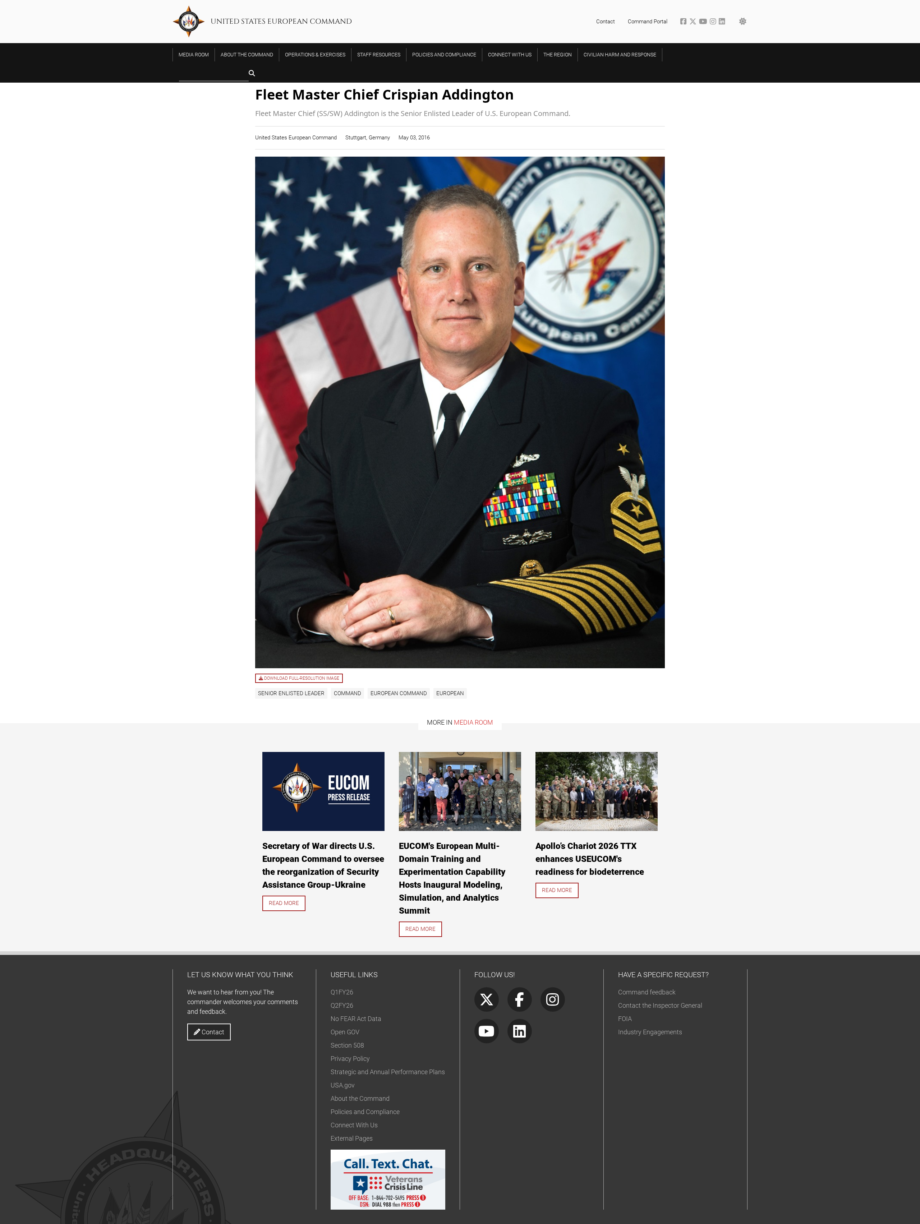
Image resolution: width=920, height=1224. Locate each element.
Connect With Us (354, 1125)
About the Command (360, 1098)
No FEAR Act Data (356, 1018)
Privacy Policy (350, 1058)
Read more (284, 903)
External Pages (352, 1138)
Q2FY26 (342, 1005)
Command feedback (647, 992)
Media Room (473, 722)
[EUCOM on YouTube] (704, 22)
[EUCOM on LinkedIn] (722, 22)
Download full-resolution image (301, 678)
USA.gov (343, 1085)
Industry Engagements (650, 1032)
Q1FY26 (342, 992)
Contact (605, 21)
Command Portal (647, 21)
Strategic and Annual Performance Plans (388, 1072)
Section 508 (347, 1045)
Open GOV (345, 1032)
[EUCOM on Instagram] (714, 22)
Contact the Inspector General (660, 1005)
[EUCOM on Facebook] (684, 22)
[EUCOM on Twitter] (694, 22)
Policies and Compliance (365, 1112)
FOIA (625, 1018)
